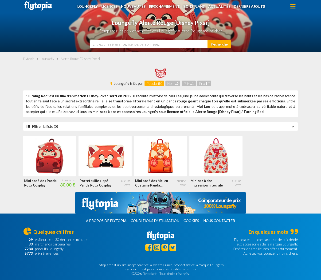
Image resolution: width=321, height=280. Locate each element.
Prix (187, 83)
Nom (171, 83)
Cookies (191, 220)
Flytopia (38, 6)
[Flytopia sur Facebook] (148, 247)
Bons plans (194, 6)
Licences (109, 6)
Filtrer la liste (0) (45, 126)
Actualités (219, 6)
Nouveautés (133, 6)
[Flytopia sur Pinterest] (164, 247)
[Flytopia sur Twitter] (172, 247)
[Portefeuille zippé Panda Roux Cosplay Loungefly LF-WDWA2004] (105, 156)
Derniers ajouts (249, 6)
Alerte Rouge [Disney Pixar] (80, 59)
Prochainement (164, 6)
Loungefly (87, 6)
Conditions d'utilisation (155, 220)
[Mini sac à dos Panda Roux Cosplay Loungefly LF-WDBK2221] (49, 156)
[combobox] (148, 44)
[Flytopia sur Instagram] (156, 247)
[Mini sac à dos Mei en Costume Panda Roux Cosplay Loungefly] (160, 156)
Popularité (154, 83)
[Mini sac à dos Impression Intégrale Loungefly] (216, 156)
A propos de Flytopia (106, 220)
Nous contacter (219, 220)
